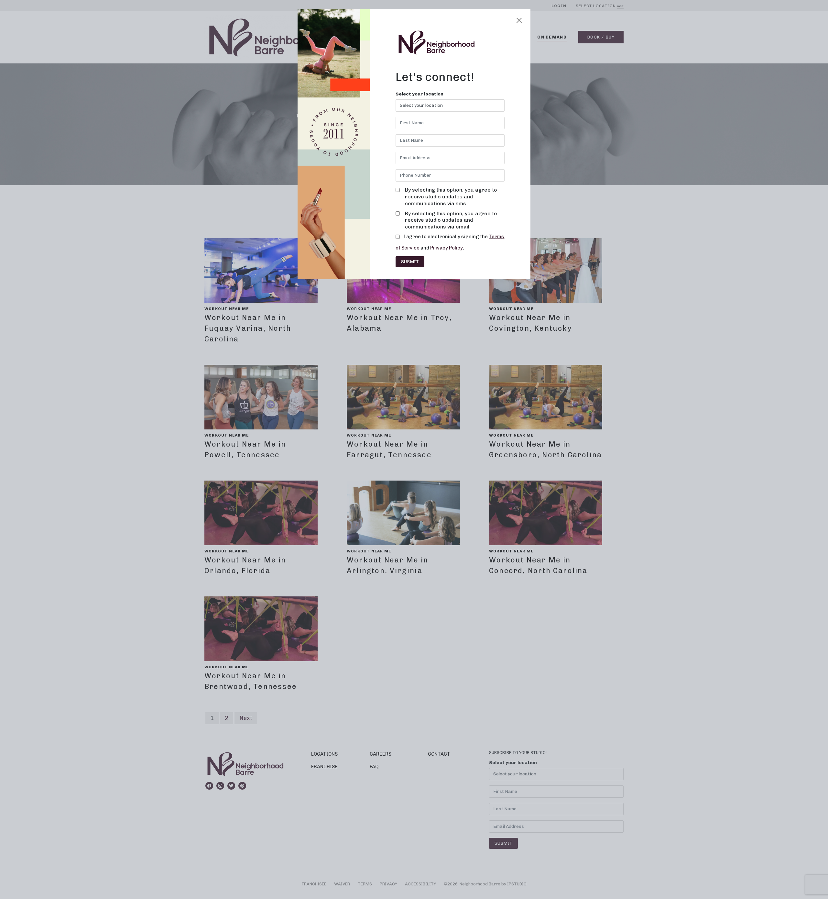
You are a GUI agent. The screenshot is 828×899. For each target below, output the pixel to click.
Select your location (419, 94)
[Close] (519, 20)
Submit (410, 261)
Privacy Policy (446, 248)
